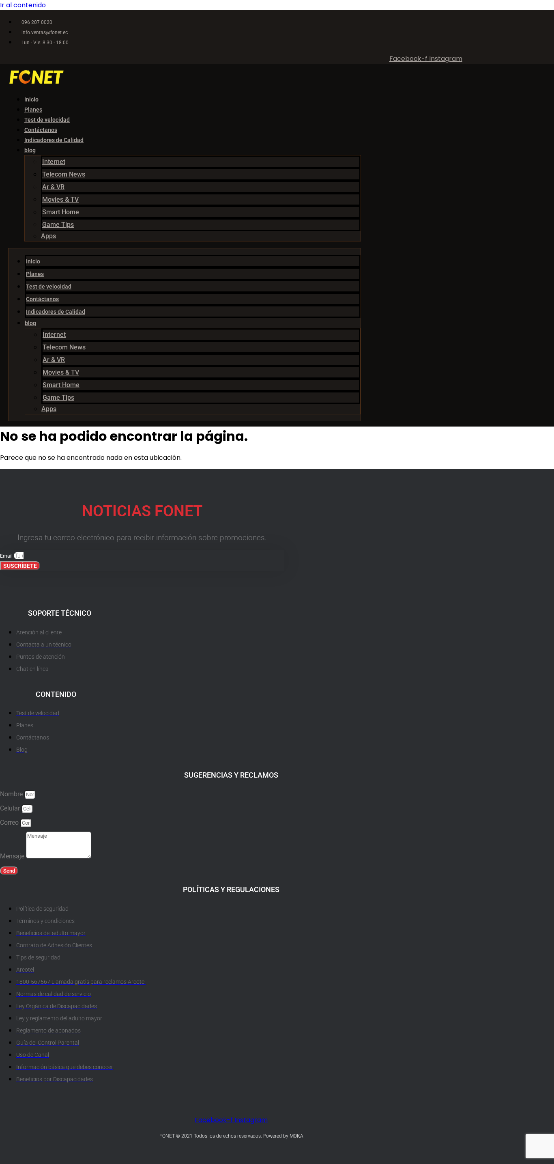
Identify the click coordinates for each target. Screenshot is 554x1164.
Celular (10, 808)
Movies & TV (60, 199)
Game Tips (58, 224)
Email (7, 556)
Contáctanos (40, 130)
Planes (33, 109)
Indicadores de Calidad (54, 140)
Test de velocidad (47, 119)
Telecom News (63, 174)
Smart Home (60, 212)
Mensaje (13, 856)
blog (30, 150)
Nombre (12, 794)
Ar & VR (53, 187)
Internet (53, 162)
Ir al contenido (23, 5)
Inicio (31, 99)
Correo (10, 822)
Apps (48, 236)
